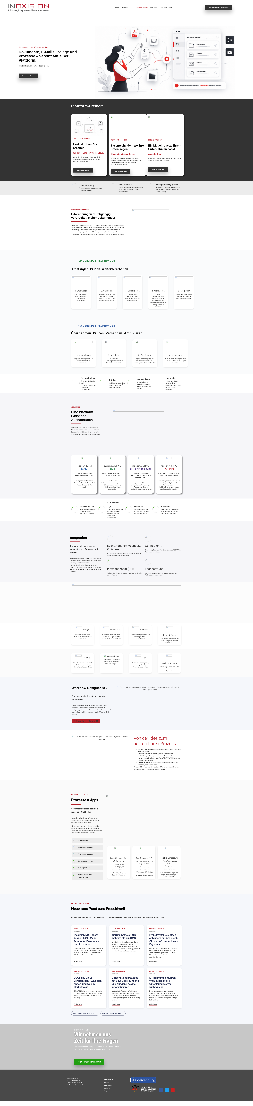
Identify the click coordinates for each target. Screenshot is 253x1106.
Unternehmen (166, 7)
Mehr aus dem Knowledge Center (83, 1013)
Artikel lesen (78, 961)
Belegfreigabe (83, 840)
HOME (117, 7)
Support (106, 1091)
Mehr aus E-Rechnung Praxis (111, 1013)
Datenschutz (108, 1085)
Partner (153, 7)
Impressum (107, 1088)
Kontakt (106, 1082)
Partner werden (109, 1079)
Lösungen (124, 7)
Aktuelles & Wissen (140, 7)
